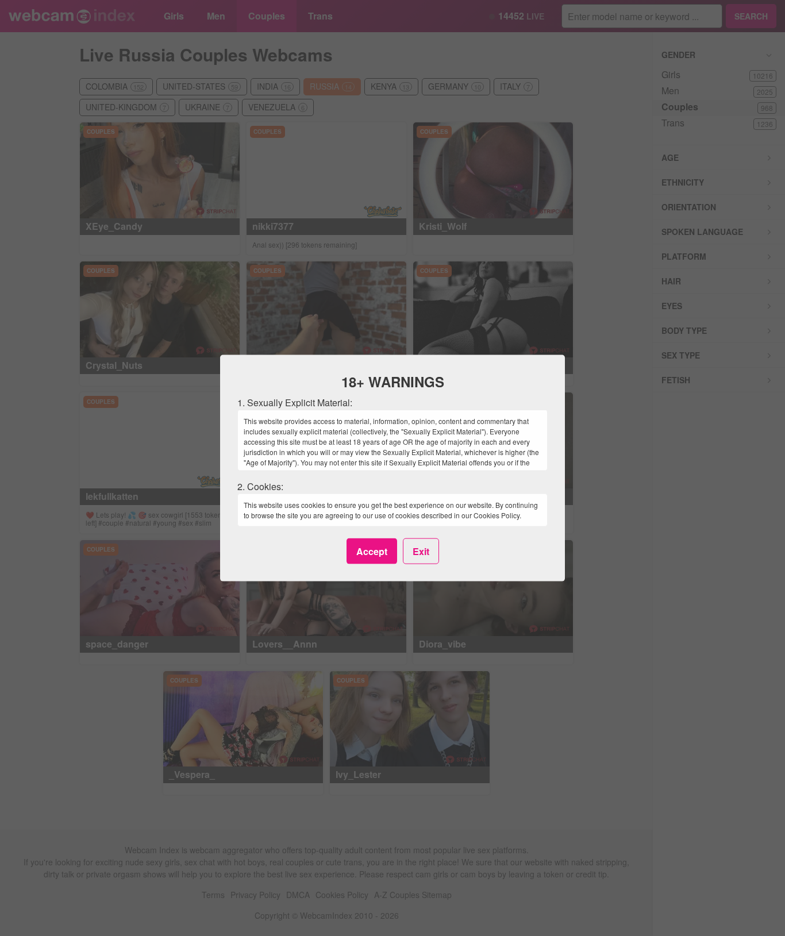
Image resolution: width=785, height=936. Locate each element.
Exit (421, 550)
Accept (371, 550)
